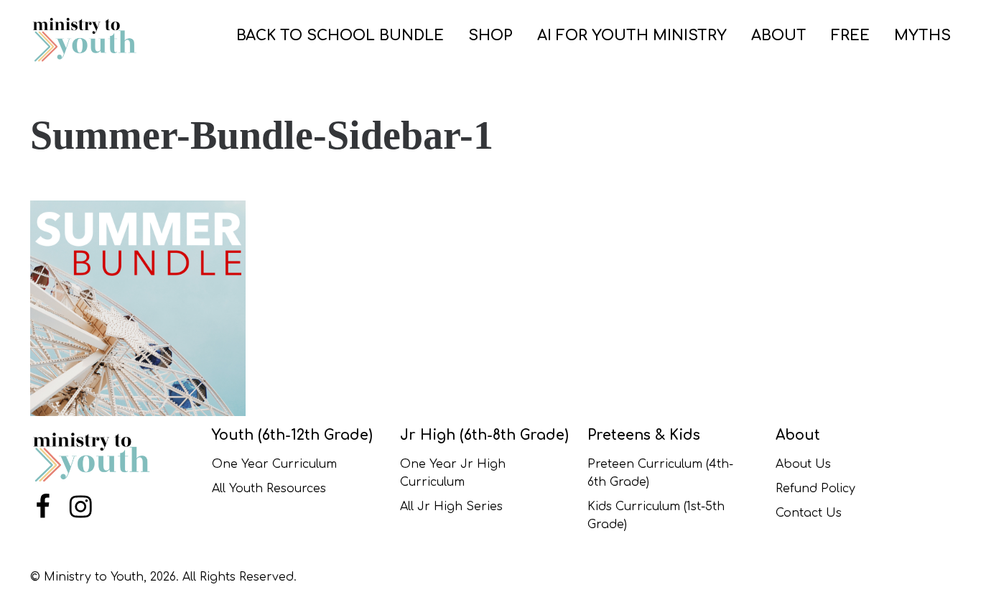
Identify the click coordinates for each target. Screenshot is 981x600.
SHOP (490, 35)
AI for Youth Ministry (632, 35)
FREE (850, 35)
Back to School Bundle (340, 35)
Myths (922, 35)
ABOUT (778, 35)
